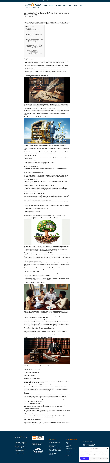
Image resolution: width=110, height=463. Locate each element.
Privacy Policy (96, 460)
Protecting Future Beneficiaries (34, 33)
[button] (107, 448)
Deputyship (51, 446)
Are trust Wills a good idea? (33, 51)
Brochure (65, 5)
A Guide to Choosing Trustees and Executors (34, 45)
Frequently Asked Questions (32, 50)
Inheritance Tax (52, 443)
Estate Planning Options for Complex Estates (34, 44)
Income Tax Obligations (33, 41)
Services (51, 5)
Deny (94, 458)
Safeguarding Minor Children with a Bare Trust (34, 38)
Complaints (51, 454)
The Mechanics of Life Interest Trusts (33, 30)
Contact (75, 5)
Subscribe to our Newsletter (71, 453)
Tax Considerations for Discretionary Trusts (36, 36)
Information (58, 5)
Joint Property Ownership (54, 442)
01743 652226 (68, 450)
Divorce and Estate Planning (55, 450)
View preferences (104, 458)
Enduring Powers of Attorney (55, 447)
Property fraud (52, 441)
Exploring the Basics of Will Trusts (32, 29)
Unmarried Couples (53, 451)
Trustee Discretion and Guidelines (34, 35)
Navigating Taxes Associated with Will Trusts (34, 39)
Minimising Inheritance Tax (33, 40)
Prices (70, 5)
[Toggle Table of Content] (42, 27)
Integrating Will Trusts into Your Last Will (34, 46)
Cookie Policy (91, 460)
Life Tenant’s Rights (32, 32)
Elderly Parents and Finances (55, 449)
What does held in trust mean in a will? (35, 53)
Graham (27, 16)
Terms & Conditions (53, 453)
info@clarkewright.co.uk (71, 448)
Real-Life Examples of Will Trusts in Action (34, 47)
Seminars (46, 5)
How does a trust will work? (33, 52)
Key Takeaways (29, 28)
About (81, 5)
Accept (84, 458)
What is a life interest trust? (33, 54)
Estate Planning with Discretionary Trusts (34, 34)
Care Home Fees (52, 445)
